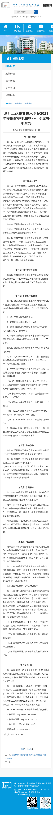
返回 (22, 749)
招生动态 (10, 66)
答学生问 (10, 87)
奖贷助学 (10, 95)
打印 (30, 749)
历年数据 (10, 80)
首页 (10, 103)
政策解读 (10, 73)
